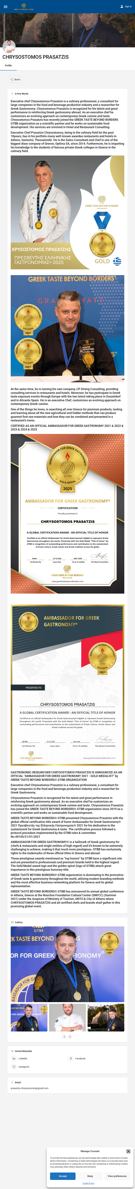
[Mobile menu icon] (5, 6)
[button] (128, 1151)
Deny (90, 1176)
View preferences (117, 1176)
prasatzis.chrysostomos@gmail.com (29, 1088)
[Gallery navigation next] (70, 1036)
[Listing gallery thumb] (67, 964)
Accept (63, 1176)
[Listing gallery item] (29, 1017)
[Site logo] (24, 6)
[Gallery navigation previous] (65, 1036)
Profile (8, 65)
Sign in (128, 6)
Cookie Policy (88, 1183)
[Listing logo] (9, 46)
